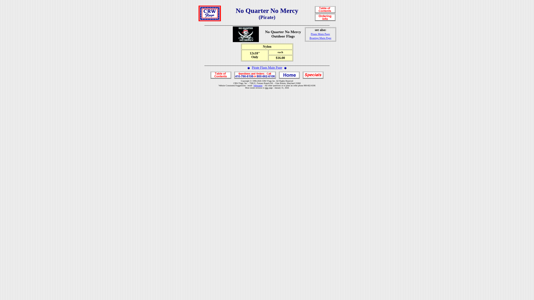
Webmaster (257, 85)
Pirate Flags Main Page (267, 67)
